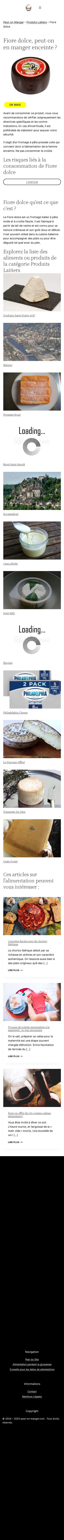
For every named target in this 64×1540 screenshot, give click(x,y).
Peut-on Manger (13, 22)
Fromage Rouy (12, 414)
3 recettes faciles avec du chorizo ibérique (27, 943)
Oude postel (10, 861)
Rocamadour (10, 514)
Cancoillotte (10, 563)
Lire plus (15, 970)
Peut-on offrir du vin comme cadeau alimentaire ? (29, 1114)
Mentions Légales (32, 1396)
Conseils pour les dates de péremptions (32, 1369)
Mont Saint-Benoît (14, 464)
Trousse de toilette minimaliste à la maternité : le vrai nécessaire (29, 1028)
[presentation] (32, 292)
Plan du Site (32, 1359)
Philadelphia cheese (15, 712)
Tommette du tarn (14, 812)
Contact (32, 1391)
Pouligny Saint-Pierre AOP (19, 315)
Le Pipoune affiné (14, 762)
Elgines (7, 365)
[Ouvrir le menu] (40, 7)
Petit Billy (9, 613)
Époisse (8, 663)
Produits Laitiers (37, 22)
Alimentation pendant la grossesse (32, 1364)
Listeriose (32, 181)
